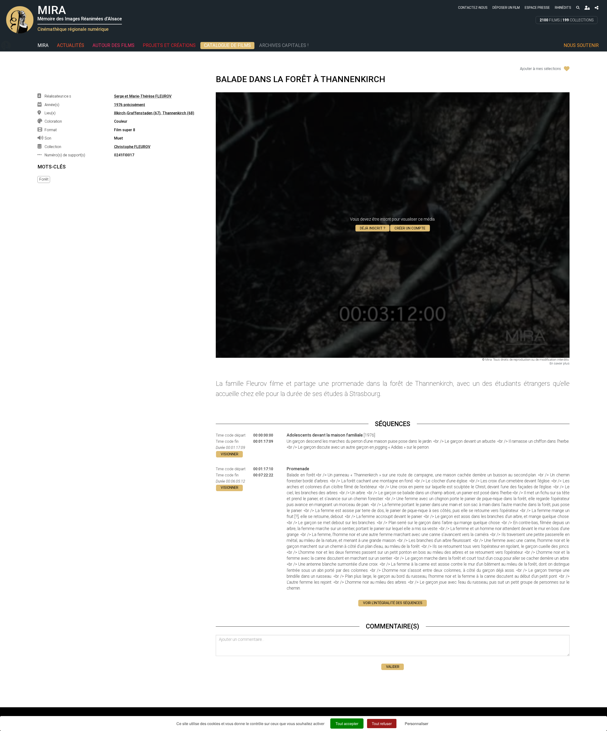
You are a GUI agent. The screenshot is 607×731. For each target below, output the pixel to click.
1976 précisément (129, 104)
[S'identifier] (587, 7)
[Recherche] (578, 7)
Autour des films (113, 45)
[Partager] (596, 7)
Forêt (43, 179)
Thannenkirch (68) (178, 113)
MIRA (43, 45)
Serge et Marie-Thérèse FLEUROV (142, 96)
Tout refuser (382, 723)
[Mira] (6, 45)
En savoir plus (560, 363)
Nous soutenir (581, 45)
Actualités (70, 45)
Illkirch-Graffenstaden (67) (137, 113)
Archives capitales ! (283, 45)
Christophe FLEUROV (132, 146)
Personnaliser (416, 723)
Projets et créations (169, 45)
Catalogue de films (227, 45)
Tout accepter (347, 723)
